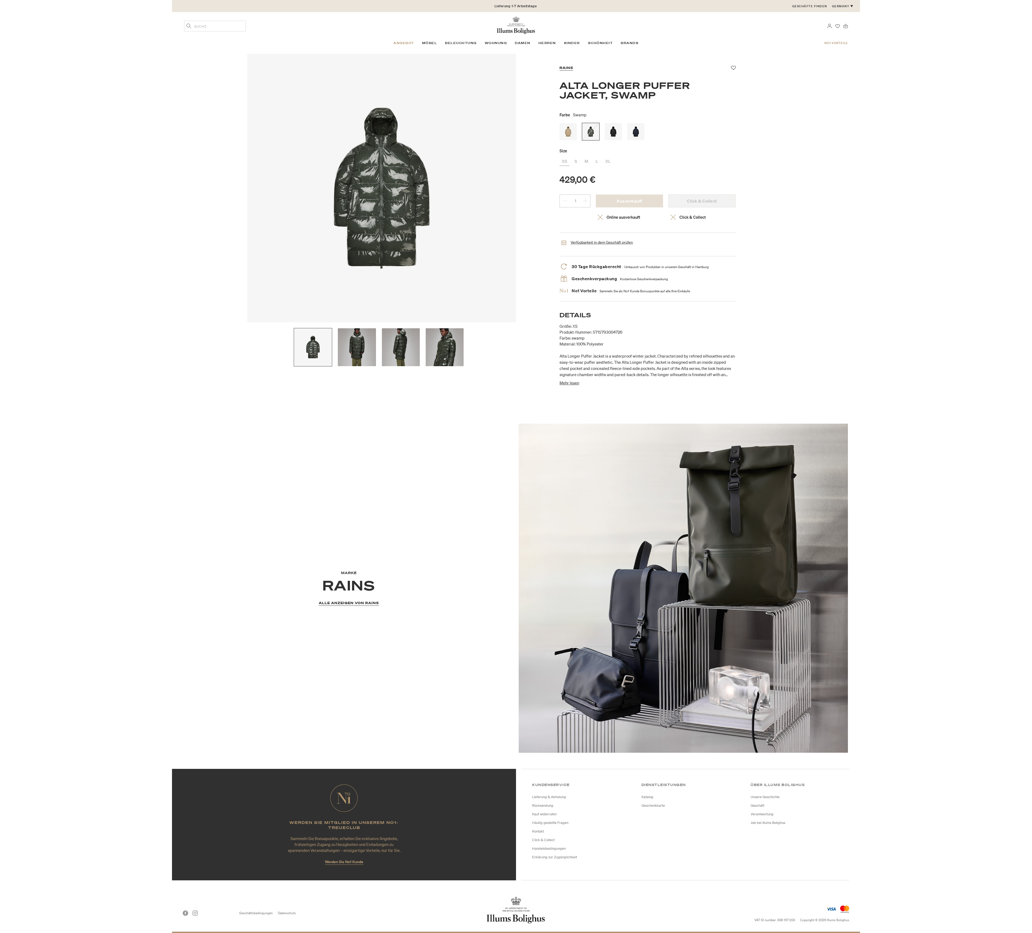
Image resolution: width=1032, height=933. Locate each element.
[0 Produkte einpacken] (845, 25)
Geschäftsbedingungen (256, 913)
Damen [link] (523, 43)
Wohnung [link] (496, 43)
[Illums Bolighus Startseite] (516, 24)
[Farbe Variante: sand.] (568, 131)
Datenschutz (287, 913)
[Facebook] (185, 913)
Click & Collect (543, 840)
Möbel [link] (429, 43)
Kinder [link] (572, 43)
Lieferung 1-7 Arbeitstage (515, 6)
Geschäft (757, 805)
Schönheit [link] (600, 43)
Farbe (573, 114)
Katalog (647, 797)
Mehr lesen (569, 383)
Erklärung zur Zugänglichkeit (554, 857)
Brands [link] (630, 43)
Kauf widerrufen (544, 814)
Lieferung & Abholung (549, 797)
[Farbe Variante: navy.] (635, 131)
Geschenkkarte (653, 805)
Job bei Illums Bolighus (768, 822)
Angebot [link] (403, 43)
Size (563, 150)
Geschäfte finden (809, 6)
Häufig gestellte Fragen (550, 822)
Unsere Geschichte (765, 797)
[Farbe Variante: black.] (613, 131)
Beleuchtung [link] (461, 43)
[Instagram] (195, 913)
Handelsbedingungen (549, 848)
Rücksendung (542, 805)
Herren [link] (547, 43)
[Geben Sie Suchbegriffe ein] (189, 27)
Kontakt (538, 831)
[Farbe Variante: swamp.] (590, 131)
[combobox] (215, 26)
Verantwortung (762, 814)
